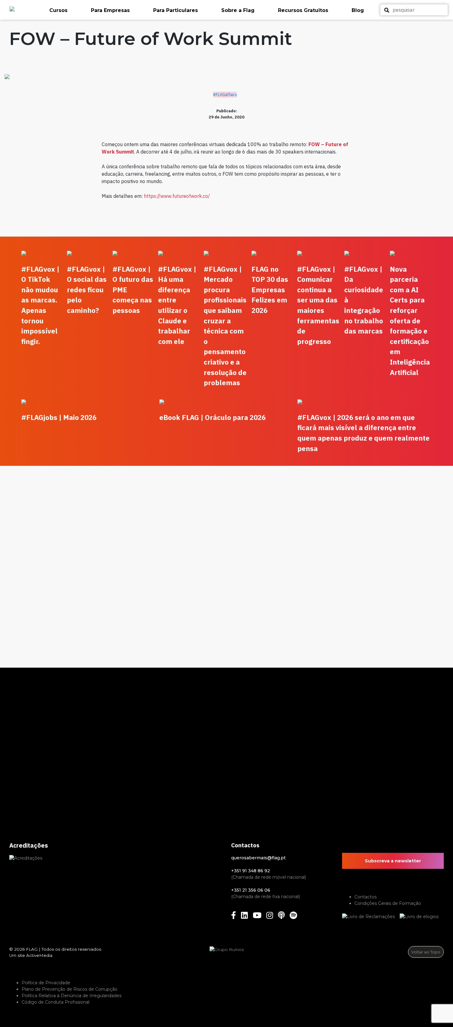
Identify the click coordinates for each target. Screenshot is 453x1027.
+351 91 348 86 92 (250, 870)
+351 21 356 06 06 (250, 890)
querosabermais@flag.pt (258, 858)
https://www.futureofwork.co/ (177, 196)
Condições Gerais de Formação (387, 903)
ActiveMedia (39, 955)
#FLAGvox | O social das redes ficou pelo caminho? (87, 290)
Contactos (365, 897)
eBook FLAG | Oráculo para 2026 (212, 417)
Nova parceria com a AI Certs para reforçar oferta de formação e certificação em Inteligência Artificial (410, 321)
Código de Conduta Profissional (55, 1002)
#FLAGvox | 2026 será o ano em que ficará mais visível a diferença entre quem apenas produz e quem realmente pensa (363, 433)
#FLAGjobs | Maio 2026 (58, 417)
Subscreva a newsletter (393, 861)
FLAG (32, 949)
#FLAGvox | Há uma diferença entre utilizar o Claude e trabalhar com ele (177, 305)
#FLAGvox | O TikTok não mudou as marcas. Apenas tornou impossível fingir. (40, 305)
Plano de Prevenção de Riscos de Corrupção (69, 989)
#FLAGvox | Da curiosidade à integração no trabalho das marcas (363, 300)
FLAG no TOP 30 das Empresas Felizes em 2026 (269, 290)
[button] (67, 10)
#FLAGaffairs (225, 94)
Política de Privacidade (46, 982)
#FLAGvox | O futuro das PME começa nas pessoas (132, 290)
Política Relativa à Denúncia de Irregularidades (71, 995)
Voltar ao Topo (425, 951)
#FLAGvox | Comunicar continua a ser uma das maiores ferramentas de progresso (318, 305)
